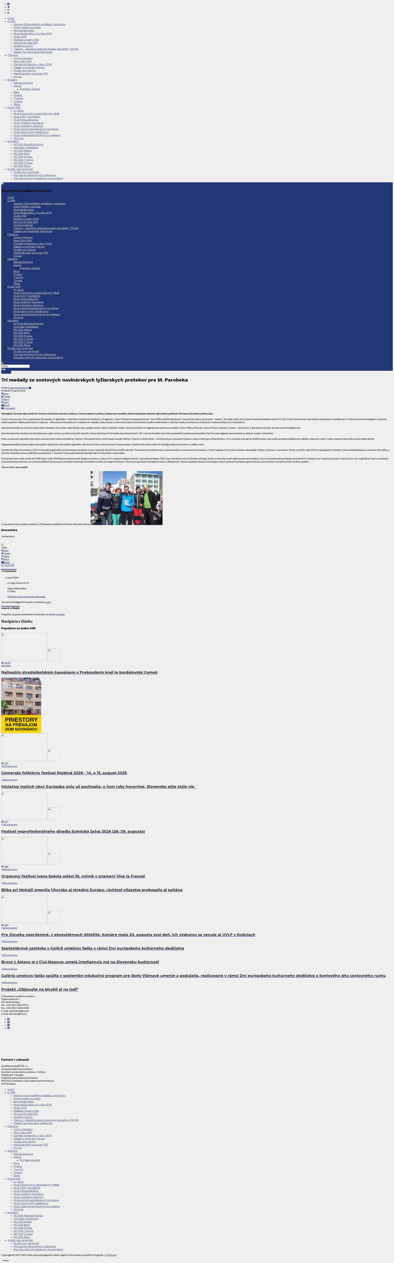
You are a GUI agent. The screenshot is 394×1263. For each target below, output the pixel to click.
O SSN (11, 21)
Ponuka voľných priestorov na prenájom (38, 178)
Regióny (12, 79)
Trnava (18, 101)
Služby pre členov (25, 70)
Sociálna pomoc (23, 45)
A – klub (19, 110)
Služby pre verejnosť (20, 169)
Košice (17, 86)
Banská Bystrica (23, 82)
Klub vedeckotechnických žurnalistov (37, 135)
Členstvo (12, 55)
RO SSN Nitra (22, 153)
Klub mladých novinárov (29, 122)
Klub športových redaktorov (31, 132)
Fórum (18, 76)
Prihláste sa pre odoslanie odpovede (26, 596)
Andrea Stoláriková (18, 387)
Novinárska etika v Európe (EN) (33, 33)
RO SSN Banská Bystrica (28, 144)
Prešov (18, 95)
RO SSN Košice (23, 150)
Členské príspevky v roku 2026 (33, 64)
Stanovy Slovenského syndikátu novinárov (40, 24)
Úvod (10, 18)
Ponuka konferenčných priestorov (35, 175)
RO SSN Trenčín (24, 159)
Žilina (17, 104)
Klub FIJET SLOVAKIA (27, 116)
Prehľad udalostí (30, 89)
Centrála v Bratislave (26, 147)
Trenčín (18, 98)
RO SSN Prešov (23, 156)
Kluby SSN (20, 36)
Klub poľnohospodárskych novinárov (36, 129)
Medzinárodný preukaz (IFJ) (31, 73)
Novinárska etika (24, 30)
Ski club (18, 138)
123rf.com (111, 1254)
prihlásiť (60, 614)
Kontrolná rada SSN (26, 42)
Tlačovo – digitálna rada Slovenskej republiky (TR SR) (46, 49)
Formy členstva (23, 58)
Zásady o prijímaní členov (29, 67)
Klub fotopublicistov (26, 119)
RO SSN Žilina (22, 166)
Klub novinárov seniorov (28, 126)
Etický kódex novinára (27, 27)
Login (48, 601)
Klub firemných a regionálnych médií (36, 113)
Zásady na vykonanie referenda (33, 52)
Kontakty (13, 141)
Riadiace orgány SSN (26, 39)
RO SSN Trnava (23, 163)
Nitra (16, 92)
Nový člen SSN (23, 61)
